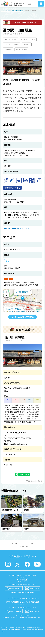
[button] (22, 298)
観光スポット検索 (17, 11)
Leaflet (10, 311)
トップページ (5, 11)
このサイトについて (22, 546)
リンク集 (30, 543)
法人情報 (15, 543)
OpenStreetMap (21, 311)
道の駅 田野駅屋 (22, 292)
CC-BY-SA (38, 311)
